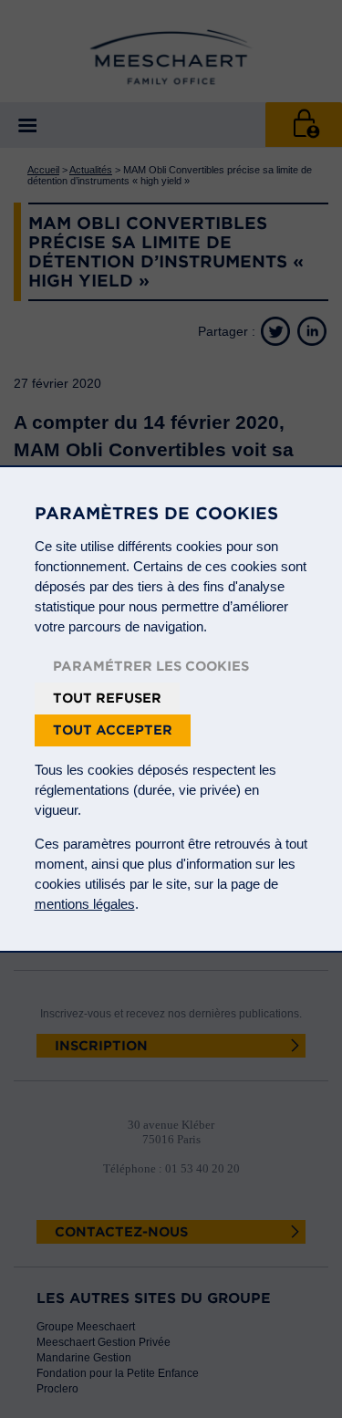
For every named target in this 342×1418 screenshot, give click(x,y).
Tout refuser (107, 698)
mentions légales (85, 904)
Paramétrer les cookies (151, 666)
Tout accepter (112, 730)
